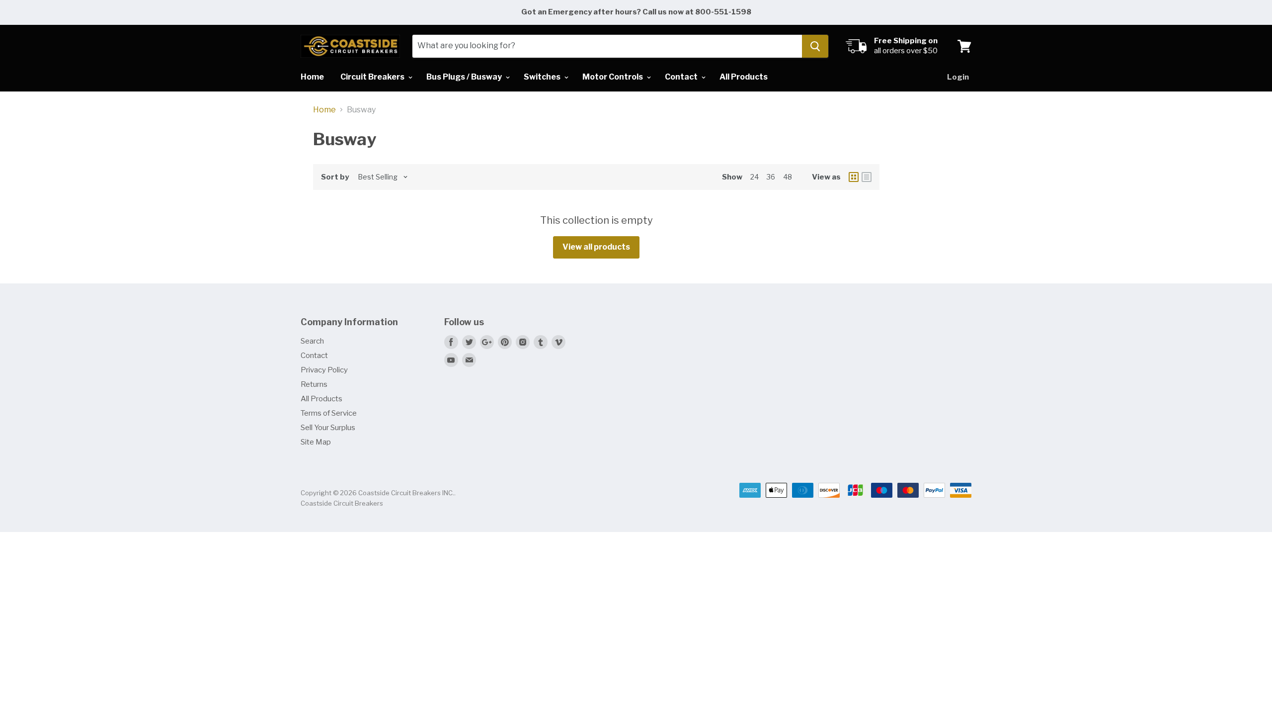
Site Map (316, 442)
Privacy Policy (324, 369)
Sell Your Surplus (328, 427)
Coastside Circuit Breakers (342, 503)
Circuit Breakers (373, 77)
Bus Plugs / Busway (464, 77)
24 (754, 177)
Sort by (335, 177)
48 (787, 177)
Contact (682, 77)
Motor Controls (613, 77)
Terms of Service (329, 413)
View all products (596, 247)
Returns (314, 384)
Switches (543, 77)
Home (312, 77)
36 (771, 177)
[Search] (815, 46)
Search (312, 341)
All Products (743, 77)
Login (958, 77)
